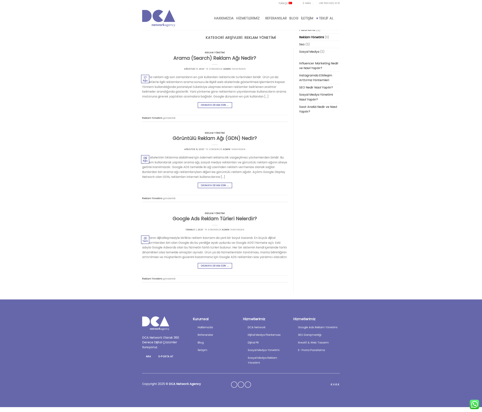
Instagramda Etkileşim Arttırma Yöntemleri (315, 77)
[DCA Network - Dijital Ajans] (158, 18)
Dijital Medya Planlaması (264, 335)
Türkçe (283, 3)
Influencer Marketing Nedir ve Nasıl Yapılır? (319, 65)
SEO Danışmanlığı (309, 335)
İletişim (307, 18)
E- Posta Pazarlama (311, 350)
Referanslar (276, 18)
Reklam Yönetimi (215, 52)
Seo (302, 44)
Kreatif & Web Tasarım (313, 342)
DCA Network (256, 327)
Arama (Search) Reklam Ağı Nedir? (214, 58)
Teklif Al (326, 18)
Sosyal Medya (309, 52)
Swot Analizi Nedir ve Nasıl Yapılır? (318, 109)
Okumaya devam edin (215, 105)
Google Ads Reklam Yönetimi (317, 327)
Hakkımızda (224, 18)
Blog (293, 18)
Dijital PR (253, 342)
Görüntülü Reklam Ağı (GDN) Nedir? (215, 138)
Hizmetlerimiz (248, 18)
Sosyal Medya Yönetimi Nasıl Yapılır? (316, 97)
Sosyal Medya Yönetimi (263, 350)
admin (227, 68)
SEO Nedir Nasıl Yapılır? (316, 87)
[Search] (338, 18)
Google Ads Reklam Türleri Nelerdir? (215, 218)
